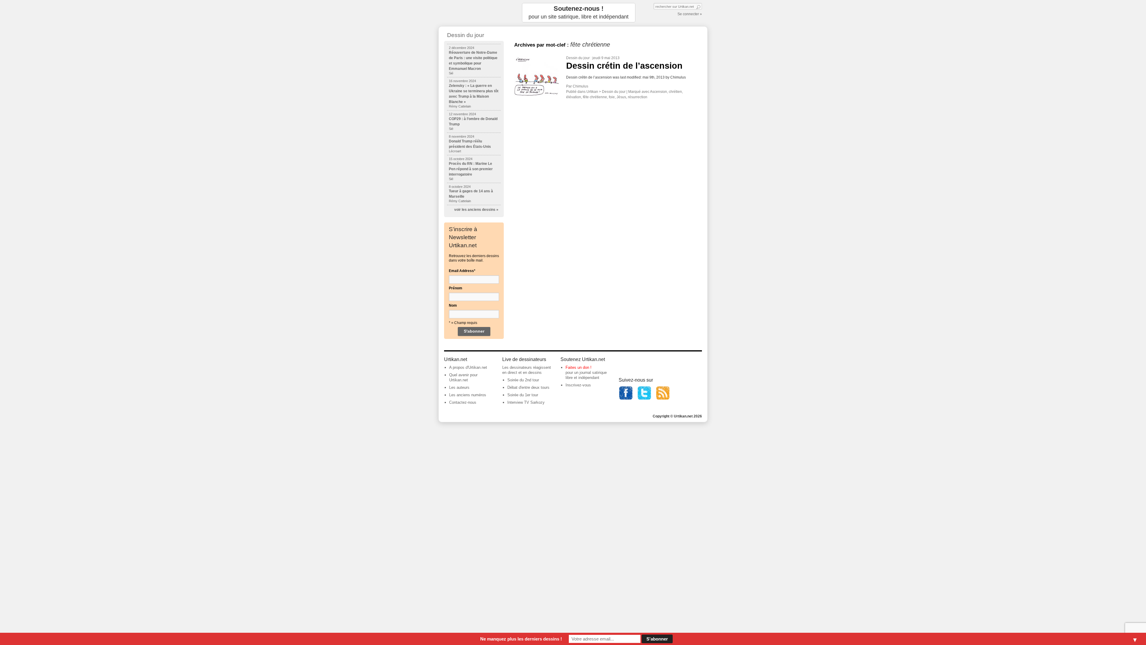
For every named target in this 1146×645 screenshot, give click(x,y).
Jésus (621, 97)
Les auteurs (459, 387)
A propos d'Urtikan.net (468, 367)
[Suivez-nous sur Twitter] (644, 399)
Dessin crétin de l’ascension (624, 65)
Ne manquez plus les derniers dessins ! (521, 638)
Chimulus (580, 86)
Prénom (455, 288)
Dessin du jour (578, 58)
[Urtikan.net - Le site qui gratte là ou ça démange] (474, 12)
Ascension (658, 92)
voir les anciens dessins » (476, 210)
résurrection (637, 97)
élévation (573, 97)
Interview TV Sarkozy (526, 402)
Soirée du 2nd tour (523, 380)
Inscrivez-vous (578, 385)
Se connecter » (689, 14)
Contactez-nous (462, 402)
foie (612, 97)
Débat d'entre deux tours (528, 387)
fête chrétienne (595, 97)
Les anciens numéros (467, 395)
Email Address (462, 271)
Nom (453, 305)
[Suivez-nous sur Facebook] (626, 399)
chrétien (675, 92)
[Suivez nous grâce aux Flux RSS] (663, 399)
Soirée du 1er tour (522, 395)
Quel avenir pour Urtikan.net (463, 377)
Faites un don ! (579, 367)
